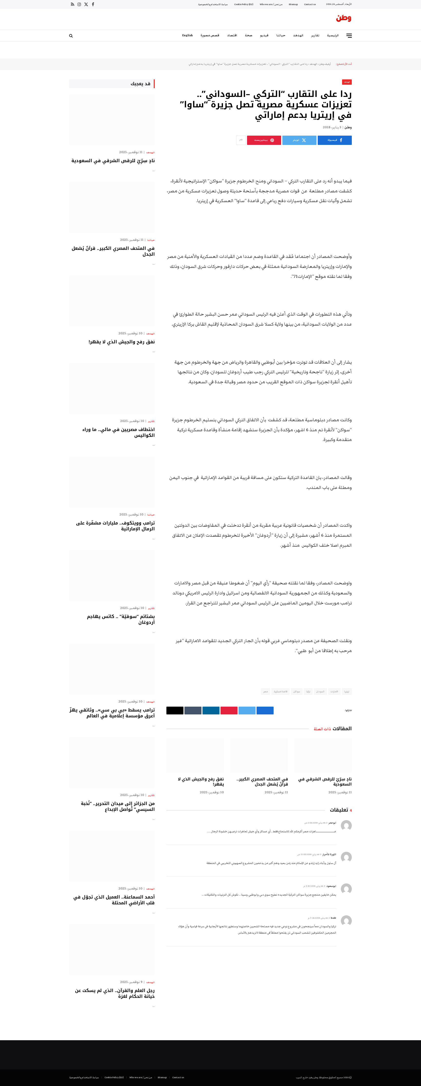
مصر (265, 691)
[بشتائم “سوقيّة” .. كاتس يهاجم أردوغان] (112, 575)
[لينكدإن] (369, 193)
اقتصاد (232, 35)
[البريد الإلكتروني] (369, 218)
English (187, 35)
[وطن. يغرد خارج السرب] (344, 19)
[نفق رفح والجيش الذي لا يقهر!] (195, 755)
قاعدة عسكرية (280, 691)
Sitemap (293, 4)
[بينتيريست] (369, 206)
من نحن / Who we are (271, 4)
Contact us (310, 4)
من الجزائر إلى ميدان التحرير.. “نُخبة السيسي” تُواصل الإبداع (118, 807)
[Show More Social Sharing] (241, 140)
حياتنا (280, 35)
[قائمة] (349, 35)
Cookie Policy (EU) (243, 4)
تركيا (308, 691)
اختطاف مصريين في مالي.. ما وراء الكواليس (118, 433)
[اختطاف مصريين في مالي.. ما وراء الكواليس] (112, 388)
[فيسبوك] (369, 169)
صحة (248, 35)
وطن (348, 127)
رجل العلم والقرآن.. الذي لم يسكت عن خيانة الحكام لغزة (115, 994)
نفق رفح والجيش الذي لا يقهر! (201, 782)
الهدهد (298, 35)
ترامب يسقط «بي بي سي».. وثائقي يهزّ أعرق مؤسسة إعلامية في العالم (112, 713)
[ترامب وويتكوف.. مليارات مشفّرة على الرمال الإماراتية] (112, 482)
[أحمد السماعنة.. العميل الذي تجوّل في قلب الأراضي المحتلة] (112, 856)
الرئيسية (333, 35)
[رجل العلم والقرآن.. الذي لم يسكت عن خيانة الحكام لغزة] (112, 949)
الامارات (334, 691)
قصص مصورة (210, 35)
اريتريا (346, 691)
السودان (320, 691)
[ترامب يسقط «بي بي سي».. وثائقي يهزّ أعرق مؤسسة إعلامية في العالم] (112, 669)
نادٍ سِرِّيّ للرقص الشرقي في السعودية (325, 782)
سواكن (296, 691)
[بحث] (71, 35)
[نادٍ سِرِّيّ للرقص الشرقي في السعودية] (323, 755)
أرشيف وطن (325, 64)
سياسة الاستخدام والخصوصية (213, 4)
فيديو (264, 35)
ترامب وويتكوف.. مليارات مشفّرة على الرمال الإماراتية (115, 526)
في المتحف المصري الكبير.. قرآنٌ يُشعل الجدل (262, 782)
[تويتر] (369, 181)
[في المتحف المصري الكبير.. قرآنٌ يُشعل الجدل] (259, 755)
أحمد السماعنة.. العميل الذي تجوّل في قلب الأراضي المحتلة (114, 900)
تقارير (315, 35)
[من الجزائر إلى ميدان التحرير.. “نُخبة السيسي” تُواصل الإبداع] (112, 762)
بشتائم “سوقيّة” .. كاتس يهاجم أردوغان (121, 620)
